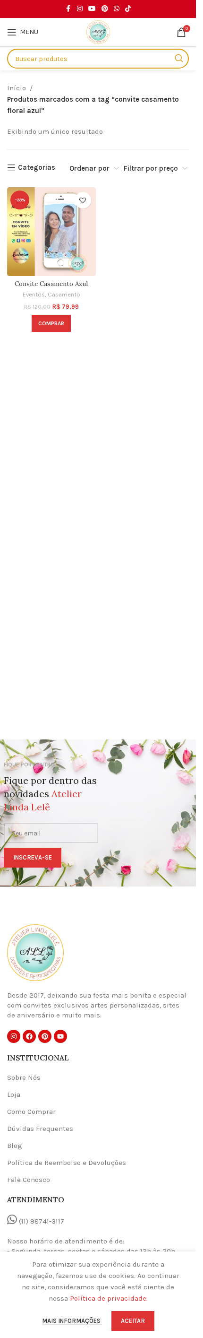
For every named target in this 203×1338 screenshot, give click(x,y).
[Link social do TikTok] (128, 9)
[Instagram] (13, 1036)
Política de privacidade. (109, 1298)
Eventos (34, 294)
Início (16, 88)
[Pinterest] (44, 1036)
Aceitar (133, 1320)
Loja (13, 1094)
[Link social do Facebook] (68, 9)
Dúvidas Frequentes (40, 1128)
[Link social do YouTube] (92, 9)
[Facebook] (29, 1036)
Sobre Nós (24, 1077)
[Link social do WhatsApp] (116, 9)
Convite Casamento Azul (51, 283)
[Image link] (35, 952)
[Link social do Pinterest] (105, 9)
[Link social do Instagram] (79, 9)
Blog (14, 1145)
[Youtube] (60, 1036)
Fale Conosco (28, 1179)
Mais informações (72, 1320)
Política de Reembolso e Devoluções (66, 1162)
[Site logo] (98, 31)
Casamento (64, 294)
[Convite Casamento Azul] (51, 231)
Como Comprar (31, 1111)
